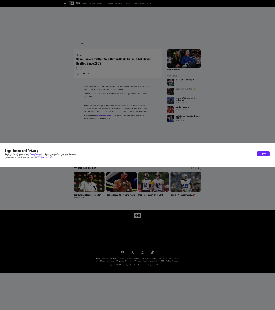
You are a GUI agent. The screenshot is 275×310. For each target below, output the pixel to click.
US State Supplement (46, 158)
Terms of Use (34, 154)
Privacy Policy (38, 156)
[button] (263, 153)
